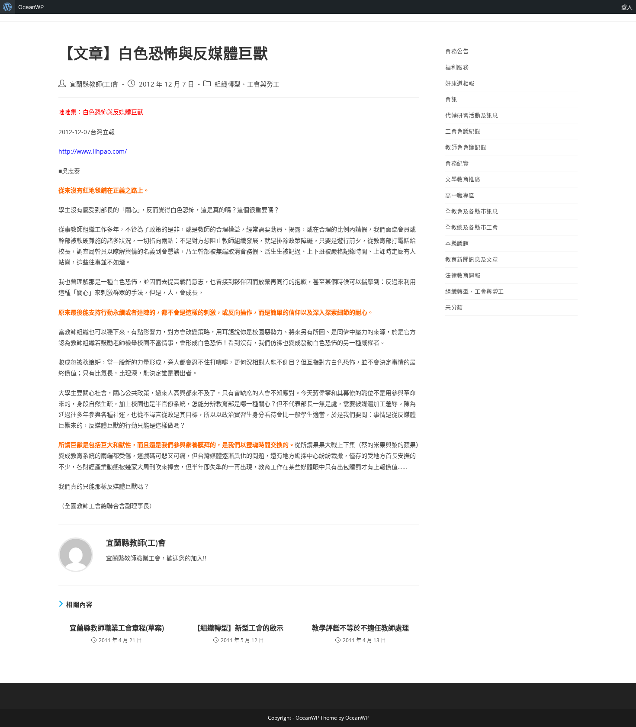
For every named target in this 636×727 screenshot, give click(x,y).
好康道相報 (460, 83)
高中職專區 (460, 195)
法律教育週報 (463, 275)
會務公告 (457, 51)
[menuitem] (7, 7)
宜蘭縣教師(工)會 (94, 84)
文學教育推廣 (463, 179)
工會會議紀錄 (463, 131)
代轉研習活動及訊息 (471, 115)
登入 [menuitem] (627, 6)
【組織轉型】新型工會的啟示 (238, 628)
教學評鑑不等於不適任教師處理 (360, 628)
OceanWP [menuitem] (31, 6)
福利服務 (457, 67)
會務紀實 (457, 163)
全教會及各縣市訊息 (471, 211)
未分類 (454, 307)
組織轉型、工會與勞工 (247, 84)
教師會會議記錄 (465, 147)
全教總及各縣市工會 (471, 227)
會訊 (451, 99)
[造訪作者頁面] (75, 554)
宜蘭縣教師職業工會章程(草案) (117, 628)
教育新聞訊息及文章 (471, 259)
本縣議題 (457, 243)
